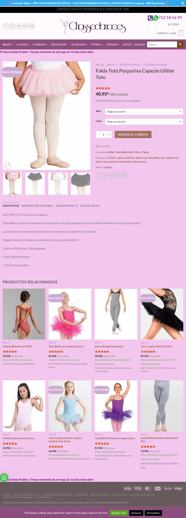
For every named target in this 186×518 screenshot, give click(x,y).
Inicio (100, 64)
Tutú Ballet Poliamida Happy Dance (115, 438)
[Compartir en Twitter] (106, 175)
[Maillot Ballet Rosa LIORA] (24, 314)
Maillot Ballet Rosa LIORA (17, 346)
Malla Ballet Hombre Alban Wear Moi (159, 439)
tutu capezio (167, 157)
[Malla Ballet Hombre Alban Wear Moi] (162, 405)
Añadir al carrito (133, 134)
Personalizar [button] (153, 512)
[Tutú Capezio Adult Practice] (162, 314)
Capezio (108, 167)
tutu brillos (154, 157)
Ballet (7, 44)
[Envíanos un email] (26, 26)
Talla (98, 111)
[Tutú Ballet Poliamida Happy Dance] (116, 405)
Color (99, 121)
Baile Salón (58, 44)
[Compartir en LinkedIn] (125, 175)
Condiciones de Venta (27, 494)
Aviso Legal (120, 494)
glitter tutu (141, 157)
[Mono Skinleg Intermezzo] (116, 314)
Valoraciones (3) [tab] (67, 205)
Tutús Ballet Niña (155, 64)
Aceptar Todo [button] (119, 512)
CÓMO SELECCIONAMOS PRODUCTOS (41, 502)
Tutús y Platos (129, 64)
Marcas (139, 44)
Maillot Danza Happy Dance (18, 438)
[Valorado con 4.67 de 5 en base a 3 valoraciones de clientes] (139, 88)
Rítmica (96, 44)
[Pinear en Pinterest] (119, 175)
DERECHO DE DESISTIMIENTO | (78, 502)
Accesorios (78, 44)
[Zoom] (7, 165)
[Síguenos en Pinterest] (32, 26)
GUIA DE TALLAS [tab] (89, 205)
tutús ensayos (139, 161)
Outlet (127, 44)
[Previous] (9, 116)
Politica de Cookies (142, 494)
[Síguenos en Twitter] (19, 26)
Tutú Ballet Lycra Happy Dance (66, 346)
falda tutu (130, 157)
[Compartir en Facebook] (99, 175)
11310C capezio (115, 157)
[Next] (84, 116)
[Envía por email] (112, 175)
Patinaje (112, 44)
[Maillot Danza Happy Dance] (24, 405)
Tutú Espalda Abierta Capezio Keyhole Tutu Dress (65, 439)
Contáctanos (43, 497)
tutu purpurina (110, 161)
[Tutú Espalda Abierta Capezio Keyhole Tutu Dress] (70, 405)
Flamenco (39, 44)
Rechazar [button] (136, 512)
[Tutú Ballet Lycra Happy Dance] (70, 314)
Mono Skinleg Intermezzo (109, 346)
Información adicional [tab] (37, 205)
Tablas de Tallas (100, 494)
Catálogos (81, 494)
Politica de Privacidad (18, 497)
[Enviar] (180, 44)
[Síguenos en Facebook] (6, 26)
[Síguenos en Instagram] (13, 26)
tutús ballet (125, 161)
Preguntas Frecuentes (57, 494)
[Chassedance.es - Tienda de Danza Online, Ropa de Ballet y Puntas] (93, 26)
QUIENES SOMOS (11, 502)
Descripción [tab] (11, 205)
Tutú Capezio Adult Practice (156, 346)
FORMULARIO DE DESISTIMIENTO (111, 502)
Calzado (22, 44)
